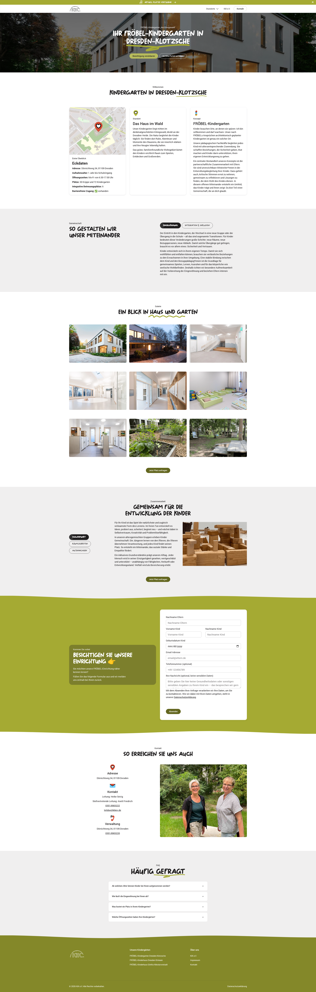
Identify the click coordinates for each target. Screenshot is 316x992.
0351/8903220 (112, 833)
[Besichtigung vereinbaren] (143, 56)
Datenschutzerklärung (185, 697)
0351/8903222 (112, 805)
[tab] (170, 225)
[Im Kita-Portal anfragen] (173, 56)
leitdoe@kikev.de (112, 810)
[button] (313, 2)
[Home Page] (75, 9)
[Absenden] (173, 711)
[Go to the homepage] (77, 953)
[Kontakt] (240, 8)
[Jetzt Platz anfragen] (158, 470)
